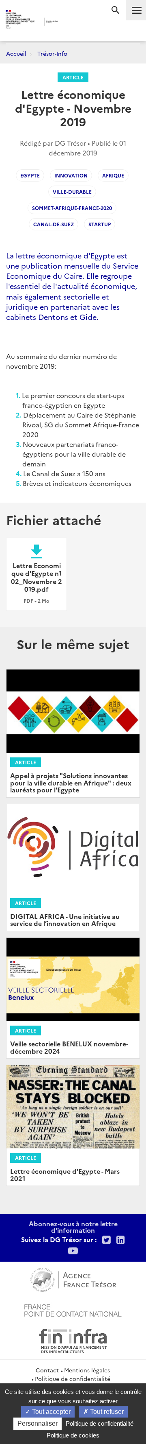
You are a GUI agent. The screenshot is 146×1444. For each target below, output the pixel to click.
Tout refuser (106, 1411)
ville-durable (72, 191)
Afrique (113, 175)
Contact (47, 1370)
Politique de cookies (73, 1435)
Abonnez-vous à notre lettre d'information (73, 1226)
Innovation (71, 175)
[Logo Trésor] (68, 22)
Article (73, 77)
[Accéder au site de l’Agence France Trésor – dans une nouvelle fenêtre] (73, 1278)
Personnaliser (37, 1423)
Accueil (16, 53)
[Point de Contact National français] (73, 1309)
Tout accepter (50, 1411)
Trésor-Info (52, 53)
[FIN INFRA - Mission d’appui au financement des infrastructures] (73, 1339)
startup (99, 224)
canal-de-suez (53, 224)
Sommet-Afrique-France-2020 (72, 207)
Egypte (30, 175)
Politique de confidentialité (72, 1378)
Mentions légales (87, 1370)
